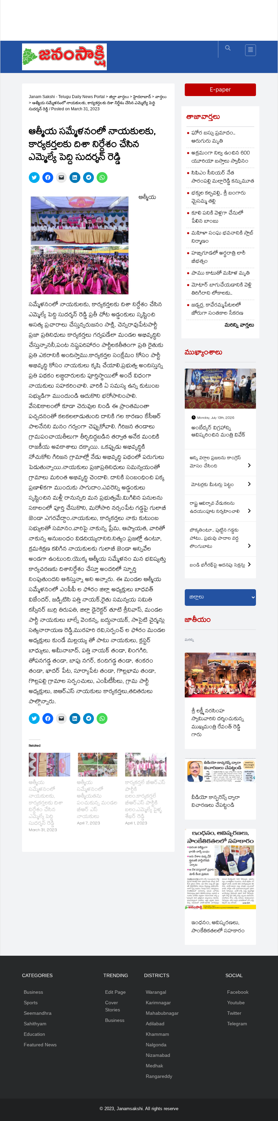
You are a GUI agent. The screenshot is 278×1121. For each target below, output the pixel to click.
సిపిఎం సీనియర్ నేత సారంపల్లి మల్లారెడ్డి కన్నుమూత (223, 177)
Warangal (156, 992)
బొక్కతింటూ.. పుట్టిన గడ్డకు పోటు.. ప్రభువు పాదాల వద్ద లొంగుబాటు (214, 539)
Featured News (40, 1044)
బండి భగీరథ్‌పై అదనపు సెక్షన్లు (217, 566)
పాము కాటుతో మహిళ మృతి (221, 273)
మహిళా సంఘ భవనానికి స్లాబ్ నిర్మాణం (223, 237)
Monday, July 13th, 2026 (215, 418)
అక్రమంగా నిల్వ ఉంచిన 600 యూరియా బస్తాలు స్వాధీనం (221, 157)
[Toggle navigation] (250, 50)
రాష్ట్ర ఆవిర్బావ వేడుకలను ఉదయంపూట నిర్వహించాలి (215, 508)
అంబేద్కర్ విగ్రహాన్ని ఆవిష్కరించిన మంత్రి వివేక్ (218, 432)
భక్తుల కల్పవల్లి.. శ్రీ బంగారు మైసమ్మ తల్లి (219, 197)
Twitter (234, 1013)
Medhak (154, 1065)
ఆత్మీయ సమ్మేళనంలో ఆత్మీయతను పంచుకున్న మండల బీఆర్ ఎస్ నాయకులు (97, 800)
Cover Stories (112, 1006)
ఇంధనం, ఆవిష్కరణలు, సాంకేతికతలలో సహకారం (218, 927)
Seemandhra (38, 1013)
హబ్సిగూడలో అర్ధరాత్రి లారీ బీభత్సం (218, 257)
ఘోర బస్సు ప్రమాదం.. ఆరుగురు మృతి (213, 137)
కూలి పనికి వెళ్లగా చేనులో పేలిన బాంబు (217, 217)
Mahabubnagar (162, 1013)
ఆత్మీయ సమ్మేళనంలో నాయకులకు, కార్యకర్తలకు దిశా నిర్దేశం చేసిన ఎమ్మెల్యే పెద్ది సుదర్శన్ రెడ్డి (46, 803)
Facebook (238, 992)
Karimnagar (158, 1002)
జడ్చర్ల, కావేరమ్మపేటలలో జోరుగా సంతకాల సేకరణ (217, 309)
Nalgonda (156, 1044)
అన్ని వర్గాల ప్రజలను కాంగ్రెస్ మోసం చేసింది (215, 462)
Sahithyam (35, 1023)
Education (34, 1034)
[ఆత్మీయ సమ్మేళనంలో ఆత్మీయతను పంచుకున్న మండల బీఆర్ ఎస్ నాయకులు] (97, 765)
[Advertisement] (145, 18)
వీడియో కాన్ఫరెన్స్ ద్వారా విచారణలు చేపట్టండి (216, 801)
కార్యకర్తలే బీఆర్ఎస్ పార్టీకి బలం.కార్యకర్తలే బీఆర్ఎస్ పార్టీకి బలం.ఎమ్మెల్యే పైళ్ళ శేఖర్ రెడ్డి (145, 800)
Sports (31, 1002)
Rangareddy (159, 1076)
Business (33, 992)
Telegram (237, 1023)
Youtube (236, 1002)
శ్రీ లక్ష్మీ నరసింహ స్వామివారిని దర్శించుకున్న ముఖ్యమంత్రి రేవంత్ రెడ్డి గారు (218, 723)
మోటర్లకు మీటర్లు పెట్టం (212, 485)
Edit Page (115, 992)
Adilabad (155, 1023)
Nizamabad (158, 1055)
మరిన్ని (189, 640)
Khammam (157, 1034)
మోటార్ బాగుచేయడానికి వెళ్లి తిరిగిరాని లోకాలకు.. (222, 289)
